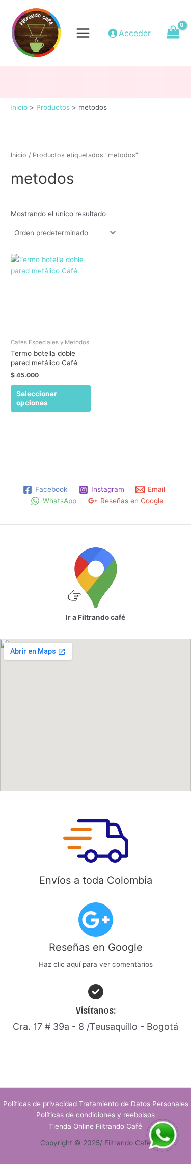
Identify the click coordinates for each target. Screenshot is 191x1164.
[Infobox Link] (95, 939)
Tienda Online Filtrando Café (95, 1126)
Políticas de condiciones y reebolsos (95, 1115)
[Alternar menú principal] (83, 32)
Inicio (18, 155)
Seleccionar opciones (36, 398)
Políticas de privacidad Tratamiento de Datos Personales (95, 1104)
